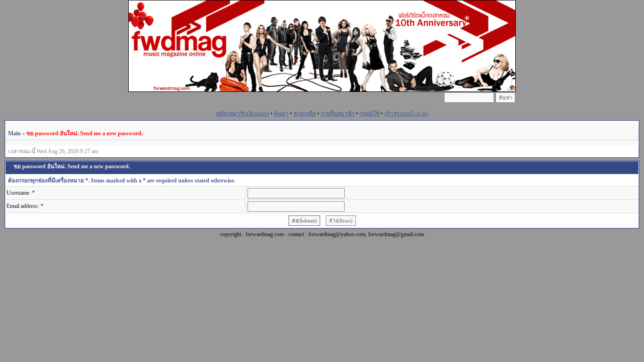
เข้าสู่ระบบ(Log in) (406, 113)
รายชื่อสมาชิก (338, 113)
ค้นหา (281, 113)
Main (14, 133)
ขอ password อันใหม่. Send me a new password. (84, 133)
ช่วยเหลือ (304, 113)
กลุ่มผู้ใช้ (369, 113)
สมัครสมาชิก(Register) (242, 113)
